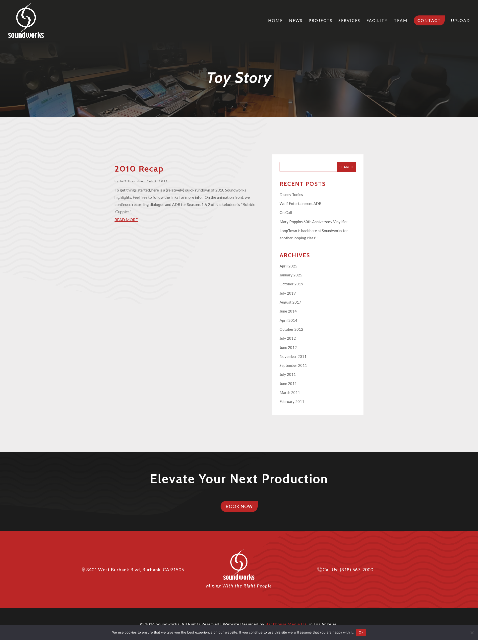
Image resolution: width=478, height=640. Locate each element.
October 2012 (291, 329)
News (295, 21)
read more (126, 219)
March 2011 (290, 392)
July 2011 (288, 374)
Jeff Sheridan (131, 181)
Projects (320, 21)
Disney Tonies (291, 194)
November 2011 (293, 356)
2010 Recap (139, 168)
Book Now (239, 506)
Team (401, 21)
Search (346, 167)
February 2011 (292, 401)
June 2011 (288, 383)
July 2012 (288, 338)
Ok (361, 632)
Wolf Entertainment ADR (300, 203)
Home (275, 21)
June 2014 (288, 311)
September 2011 (293, 365)
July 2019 (288, 293)
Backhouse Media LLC (286, 624)
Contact (429, 20)
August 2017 (290, 302)
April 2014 (288, 320)
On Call (286, 212)
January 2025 (291, 275)
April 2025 (288, 266)
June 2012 (288, 347)
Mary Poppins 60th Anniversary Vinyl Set (314, 221)
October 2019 (291, 284)
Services (349, 21)
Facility (377, 21)
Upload (460, 21)
